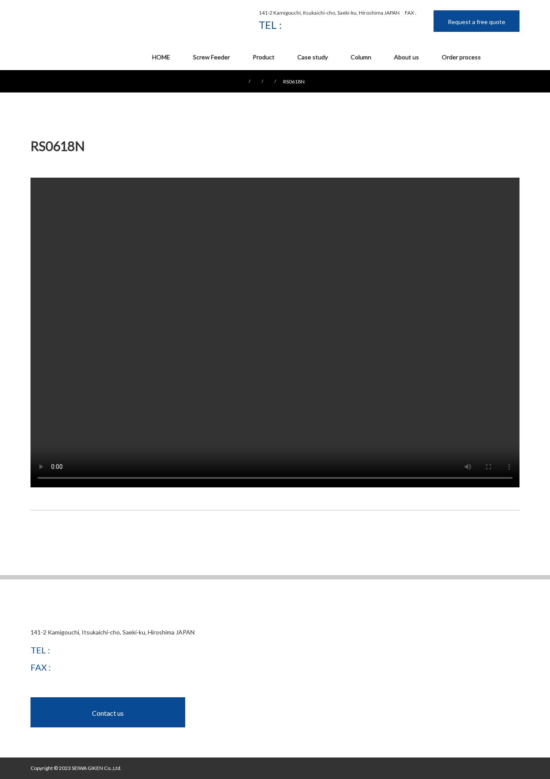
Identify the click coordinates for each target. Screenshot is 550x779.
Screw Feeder (211, 57)
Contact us (108, 713)
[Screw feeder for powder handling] (82, 20)
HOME (161, 57)
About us (406, 57)
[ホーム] (33, 73)
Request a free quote (476, 21)
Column (361, 57)
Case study (312, 57)
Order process (461, 57)
